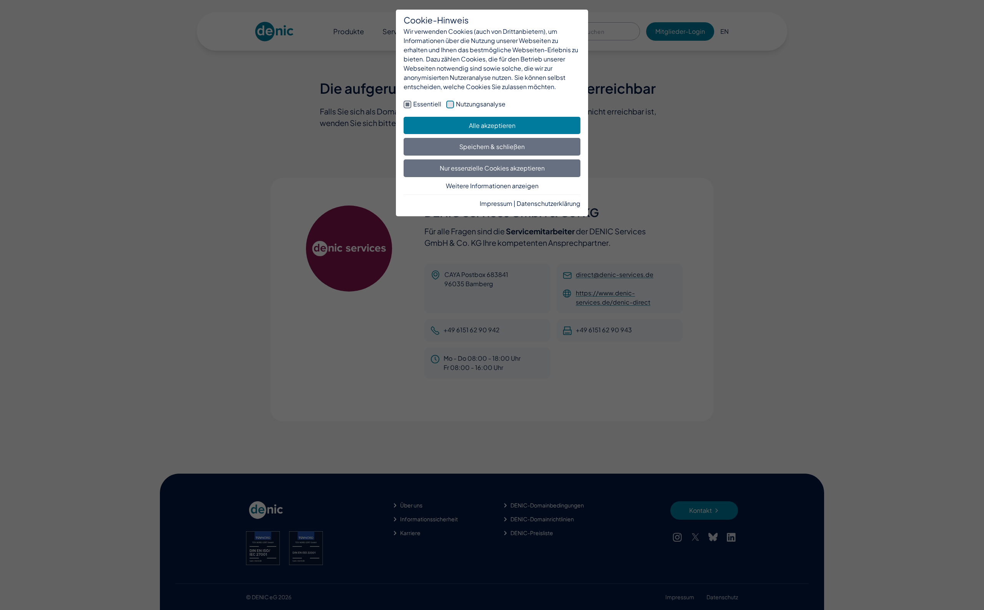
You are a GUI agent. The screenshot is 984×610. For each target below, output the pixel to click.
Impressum (496, 203)
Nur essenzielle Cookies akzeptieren (492, 168)
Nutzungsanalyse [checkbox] (480, 104)
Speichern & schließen (492, 147)
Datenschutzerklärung (548, 203)
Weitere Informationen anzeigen (492, 186)
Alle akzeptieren (492, 125)
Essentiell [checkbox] (427, 104)
